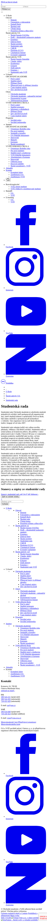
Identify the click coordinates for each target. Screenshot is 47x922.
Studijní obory (25, 576)
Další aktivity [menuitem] (16, 68)
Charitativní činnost (27, 547)
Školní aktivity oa (22, 526)
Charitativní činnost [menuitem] (18, 53)
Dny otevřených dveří (28, 587)
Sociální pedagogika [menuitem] (18, 122)
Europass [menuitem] (14, 142)
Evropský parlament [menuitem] (18, 55)
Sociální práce (25, 619)
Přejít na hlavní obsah (9, 2)
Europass (23, 641)
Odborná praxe (26, 661)
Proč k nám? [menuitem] (15, 79)
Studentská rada (12, 400)
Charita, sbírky (25, 556)
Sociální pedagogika (28, 621)
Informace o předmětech (29, 608)
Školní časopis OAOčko (29, 528)
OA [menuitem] (12, 193)
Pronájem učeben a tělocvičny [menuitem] (22, 31)
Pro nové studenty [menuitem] (17, 131)
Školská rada (25, 519)
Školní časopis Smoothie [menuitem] (20, 59)
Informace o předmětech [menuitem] (20, 109)
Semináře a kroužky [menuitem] (18, 133)
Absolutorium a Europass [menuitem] (20, 157)
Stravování (24, 637)
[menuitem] (9, 16)
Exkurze (23, 560)
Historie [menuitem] (14, 20)
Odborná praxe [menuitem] (16, 162)
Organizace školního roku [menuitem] (20, 129)
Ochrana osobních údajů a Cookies (14, 913)
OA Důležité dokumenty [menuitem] (20, 135)
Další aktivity (25, 563)
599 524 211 (5, 697)
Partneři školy (25, 517)
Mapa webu (14, 915)
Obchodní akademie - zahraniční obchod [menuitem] (26, 96)
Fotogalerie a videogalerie (30, 515)
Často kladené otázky (28, 584)
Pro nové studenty (27, 630)
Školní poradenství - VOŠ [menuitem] (20, 166)
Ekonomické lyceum (28, 598)
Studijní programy (27, 606)
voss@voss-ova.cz (14, 718)
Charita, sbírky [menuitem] (16, 61)
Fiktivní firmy (25, 537)
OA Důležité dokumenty (29, 635)
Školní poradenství (27, 643)
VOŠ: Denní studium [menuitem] (19, 187)
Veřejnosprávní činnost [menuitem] (19, 100)
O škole (9, 391)
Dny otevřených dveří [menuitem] (19, 90)
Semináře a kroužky (27, 632)
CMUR (23, 543)
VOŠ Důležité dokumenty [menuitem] (20, 155)
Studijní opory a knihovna (30, 652)
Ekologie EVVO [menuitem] (17, 50)
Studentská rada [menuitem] (17, 46)
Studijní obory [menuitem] (16, 81)
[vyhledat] (8, 179)
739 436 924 (6, 714)
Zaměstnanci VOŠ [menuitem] (18, 177)
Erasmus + (24, 565)
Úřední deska (25, 521)
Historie (23, 513)
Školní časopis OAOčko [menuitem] (20, 35)
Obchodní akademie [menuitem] (18, 94)
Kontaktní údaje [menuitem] (17, 172)
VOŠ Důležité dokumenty (30, 654)
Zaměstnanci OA (17, 674)
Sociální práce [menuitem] (16, 120)
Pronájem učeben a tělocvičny (31, 523)
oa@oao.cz (11, 705)
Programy (19, 617)
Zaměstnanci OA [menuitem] (17, 175)
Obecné (18, 510)
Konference (24, 558)
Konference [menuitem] (15, 63)
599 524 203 (6, 699)
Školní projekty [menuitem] (16, 44)
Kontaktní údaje (17, 672)
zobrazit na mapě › (8, 691)
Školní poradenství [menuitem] (18, 144)
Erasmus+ (24, 534)
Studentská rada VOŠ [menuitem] (19, 72)
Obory (17, 589)
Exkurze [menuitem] (14, 66)
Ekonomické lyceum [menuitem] (18, 98)
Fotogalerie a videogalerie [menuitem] (20, 22)
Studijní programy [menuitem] (17, 107)
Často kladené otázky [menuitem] (19, 87)
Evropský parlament (28, 550)
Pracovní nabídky (27, 663)
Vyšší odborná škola (23, 602)
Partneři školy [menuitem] (16, 24)
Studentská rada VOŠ (28, 567)
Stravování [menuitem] (15, 138)
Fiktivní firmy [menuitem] (16, 42)
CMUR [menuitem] (13, 48)
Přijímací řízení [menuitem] (16, 83)
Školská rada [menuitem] (15, 26)
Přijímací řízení (26, 578)
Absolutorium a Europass (30, 656)
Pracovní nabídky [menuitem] (17, 164)
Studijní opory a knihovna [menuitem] (20, 153)
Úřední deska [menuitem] (16, 29)
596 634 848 (6, 712)
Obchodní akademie (23, 571)
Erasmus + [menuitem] (15, 70)
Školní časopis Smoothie (29, 554)
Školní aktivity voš (22, 552)
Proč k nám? (25, 574)
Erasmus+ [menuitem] (14, 39)
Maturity (23, 639)
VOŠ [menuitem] (13, 195)
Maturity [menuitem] (14, 140)
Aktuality (9, 667)
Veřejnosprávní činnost (29, 600)
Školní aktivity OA (13, 396)
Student (9, 624)
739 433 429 (6, 701)
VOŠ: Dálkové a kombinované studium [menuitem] (26, 189)
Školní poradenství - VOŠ (30, 665)
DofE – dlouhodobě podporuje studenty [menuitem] (26, 37)
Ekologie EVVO (26, 545)
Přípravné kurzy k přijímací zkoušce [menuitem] (24, 85)
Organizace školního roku (30, 628)
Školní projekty (26, 539)
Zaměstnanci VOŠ (18, 676)
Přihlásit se (6, 9)
